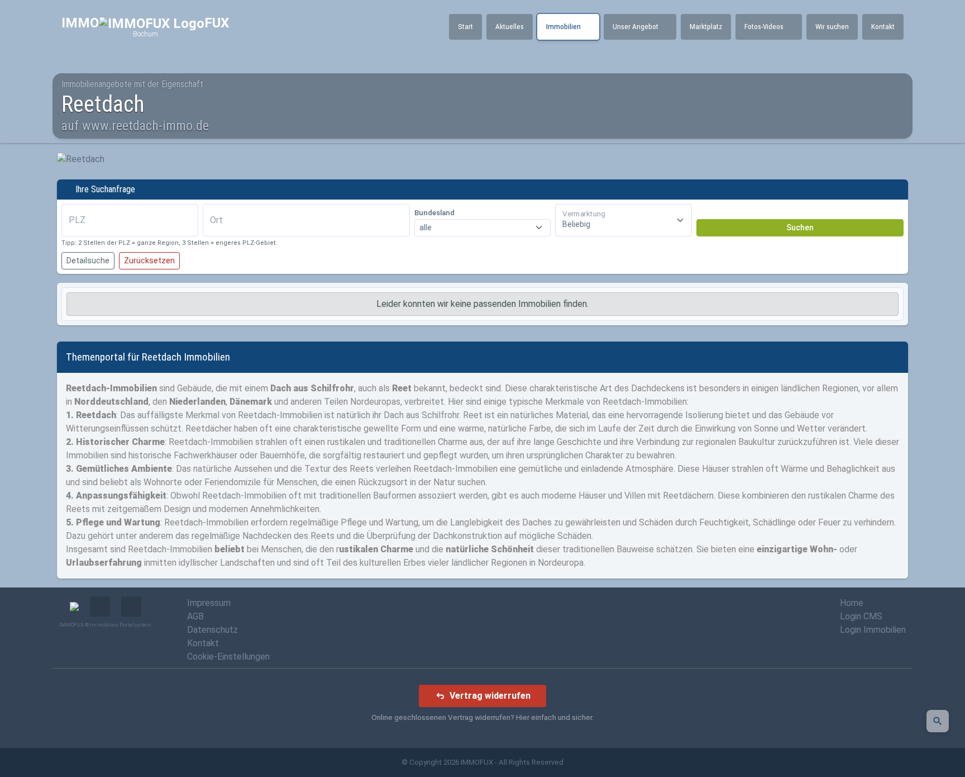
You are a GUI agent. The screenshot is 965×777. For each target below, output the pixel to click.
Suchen (800, 227)
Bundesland (434, 213)
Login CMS (861, 616)
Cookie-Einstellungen (228, 656)
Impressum (209, 603)
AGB (195, 616)
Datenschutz (212, 629)
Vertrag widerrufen (490, 695)
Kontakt (203, 643)
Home (851, 603)
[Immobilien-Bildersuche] (937, 721)
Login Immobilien (873, 629)
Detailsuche (87, 260)
